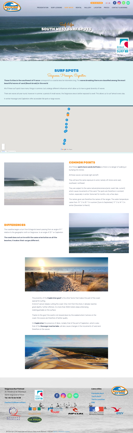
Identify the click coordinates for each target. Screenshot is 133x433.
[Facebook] (57, 395)
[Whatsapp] (69, 395)
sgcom (55, 431)
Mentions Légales (64, 431)
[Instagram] (63, 395)
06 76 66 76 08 (96, 3)
